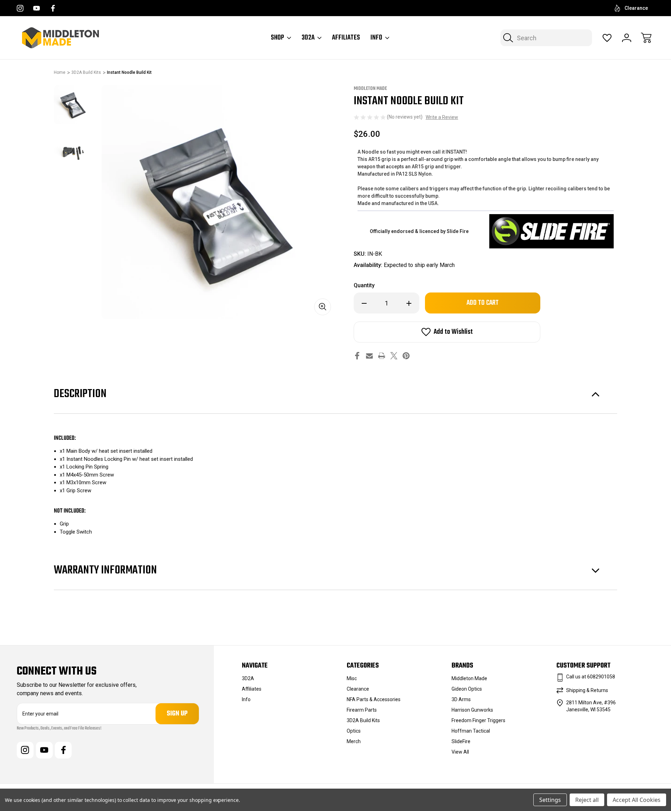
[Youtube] (36, 8)
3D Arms (461, 699)
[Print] (381, 355)
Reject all (587, 800)
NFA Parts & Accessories (374, 699)
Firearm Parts (362, 710)
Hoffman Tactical (471, 731)
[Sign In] (627, 38)
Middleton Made (469, 678)
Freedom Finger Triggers (478, 720)
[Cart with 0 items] (646, 38)
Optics (354, 731)
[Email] (369, 355)
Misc (352, 678)
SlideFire (461, 741)
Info (376, 37)
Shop (277, 37)
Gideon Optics (467, 689)
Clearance (636, 8)
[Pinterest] (406, 355)
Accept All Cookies (637, 800)
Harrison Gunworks (472, 710)
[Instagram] (20, 8)
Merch (354, 741)
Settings (550, 800)
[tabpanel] (73, 104)
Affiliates (346, 37)
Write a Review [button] (442, 117)
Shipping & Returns (587, 690)
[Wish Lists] (607, 38)
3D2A (308, 37)
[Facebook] (53, 8)
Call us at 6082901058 (590, 676)
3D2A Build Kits (363, 720)
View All (460, 752)
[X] (393, 355)
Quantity (364, 285)
